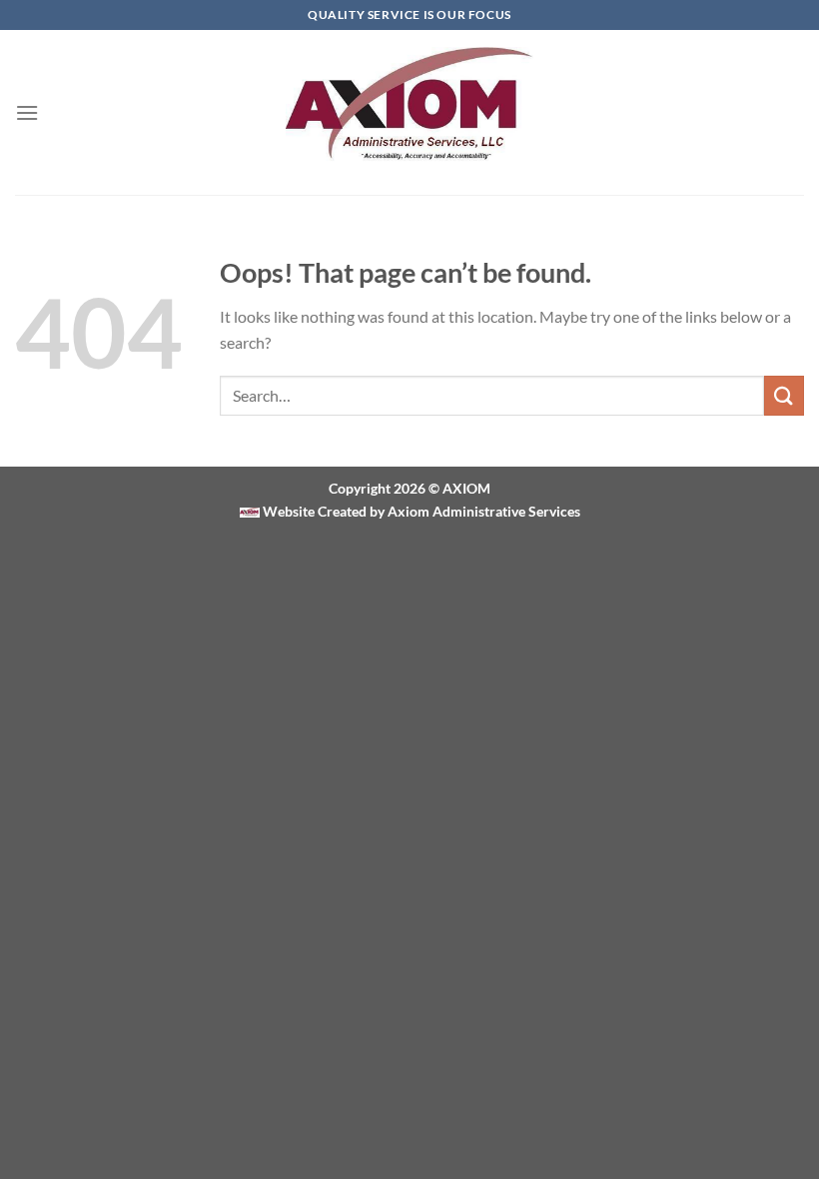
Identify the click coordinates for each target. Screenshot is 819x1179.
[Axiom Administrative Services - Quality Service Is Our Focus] (410, 113)
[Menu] (27, 112)
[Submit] (784, 395)
